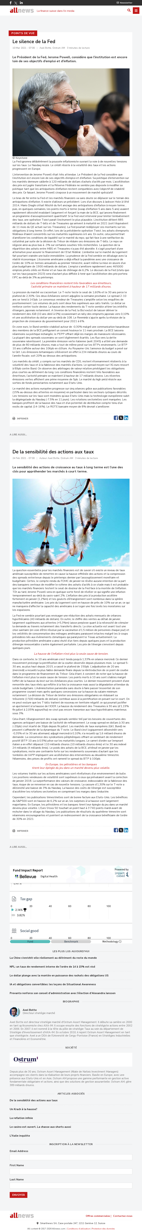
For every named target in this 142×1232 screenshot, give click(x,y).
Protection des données (103, 1228)
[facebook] (116, 417)
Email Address (19, 1151)
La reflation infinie (21, 1118)
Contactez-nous (122, 1216)
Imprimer (22, 418)
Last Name (17, 1179)
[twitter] (121, 417)
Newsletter (126, 2)
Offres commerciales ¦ (98, 1216)
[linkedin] (126, 417)
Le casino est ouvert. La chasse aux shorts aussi (40, 1126)
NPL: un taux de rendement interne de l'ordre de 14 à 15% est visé (52, 966)
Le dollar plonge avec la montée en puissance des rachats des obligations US (59, 975)
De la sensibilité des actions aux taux (33, 1100)
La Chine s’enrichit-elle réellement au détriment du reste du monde (53, 957)
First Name (17, 1165)
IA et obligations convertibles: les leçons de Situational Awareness (53, 984)
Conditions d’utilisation (78, 1228)
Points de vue (22, 33)
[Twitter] (15, 3)
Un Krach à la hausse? (23, 1109)
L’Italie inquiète (20, 1135)
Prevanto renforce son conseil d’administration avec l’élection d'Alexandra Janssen (63, 993)
